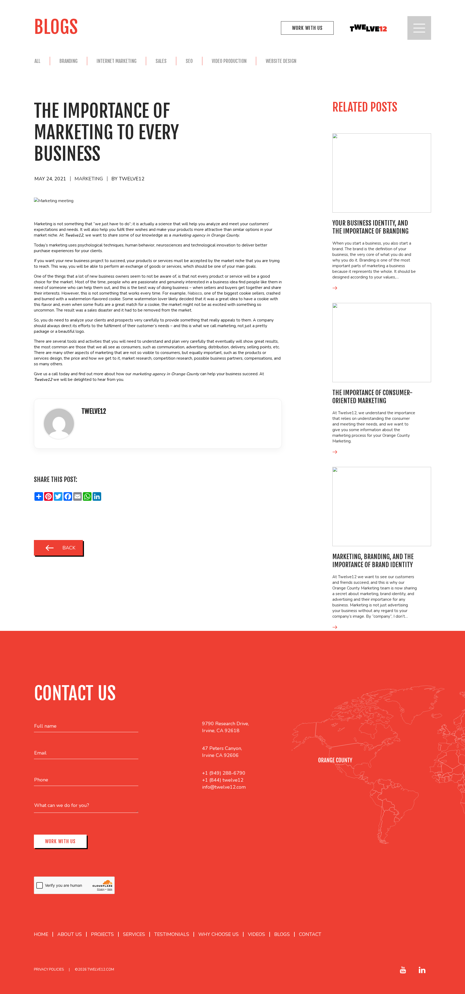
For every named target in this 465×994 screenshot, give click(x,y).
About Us (69, 934)
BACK (68, 548)
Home (41, 934)
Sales (161, 61)
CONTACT (310, 934)
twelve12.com (100, 969)
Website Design (281, 61)
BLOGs (282, 934)
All (37, 61)
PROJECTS (102, 934)
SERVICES (134, 934)
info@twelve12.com (224, 787)
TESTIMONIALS (171, 934)
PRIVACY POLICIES (49, 969)
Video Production (229, 61)
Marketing (89, 179)
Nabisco (195, 293)
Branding (68, 61)
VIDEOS (256, 934)
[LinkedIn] (86, 426)
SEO (189, 61)
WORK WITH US (307, 28)
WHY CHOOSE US (218, 934)
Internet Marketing (116, 61)
